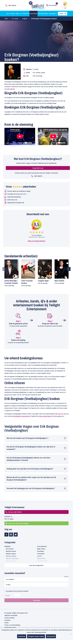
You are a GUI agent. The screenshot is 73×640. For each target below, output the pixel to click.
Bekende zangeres (11, 556)
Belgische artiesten (11, 561)
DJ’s (21, 13)
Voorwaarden (51, 636)
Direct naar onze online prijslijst (18, 523)
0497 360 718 (59, 414)
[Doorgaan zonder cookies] (71, 634)
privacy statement (23, 591)
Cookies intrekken (9, 618)
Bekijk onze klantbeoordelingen (36, 241)
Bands (17, 13)
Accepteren (21, 636)
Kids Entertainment (43, 13)
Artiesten (12, 13)
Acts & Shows (33, 13)
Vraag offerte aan (37, 168)
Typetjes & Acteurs (42, 561)
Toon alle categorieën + (36, 565)
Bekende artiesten (11, 551)
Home (7, 13)
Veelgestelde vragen (10, 627)
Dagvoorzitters (41, 558)
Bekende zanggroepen (12, 558)
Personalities (52, 13)
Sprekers (39, 556)
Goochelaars (40, 551)
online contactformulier (45, 416)
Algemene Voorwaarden (10, 615)
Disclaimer (7, 620)
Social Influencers (42, 546)
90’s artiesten (10, 549)
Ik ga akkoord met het (17, 591)
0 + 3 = (8, 595)
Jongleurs (24, 18)
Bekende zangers (11, 554)
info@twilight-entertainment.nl (21, 416)
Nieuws (6, 623)
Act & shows (14, 18)
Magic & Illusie (41, 549)
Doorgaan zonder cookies (36, 636)
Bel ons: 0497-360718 (14, 512)
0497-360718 (12, 5)
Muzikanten (26, 13)
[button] (36, 438)
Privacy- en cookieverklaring (12, 625)
